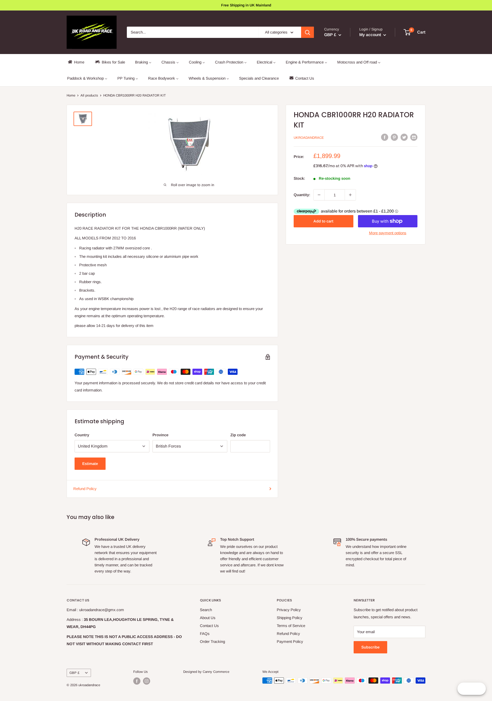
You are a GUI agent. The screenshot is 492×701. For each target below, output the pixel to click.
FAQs (205, 633)
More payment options (387, 233)
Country (82, 435)
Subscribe (370, 647)
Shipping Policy (289, 617)
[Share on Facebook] (384, 137)
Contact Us (209, 625)
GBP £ (74, 673)
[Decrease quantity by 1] (319, 194)
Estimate (90, 463)
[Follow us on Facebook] (136, 681)
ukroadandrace (309, 138)
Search (206, 610)
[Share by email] (413, 137)
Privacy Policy (289, 610)
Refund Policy (85, 488)
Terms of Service (291, 625)
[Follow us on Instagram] (146, 681)
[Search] (307, 32)
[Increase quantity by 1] (350, 194)
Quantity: (302, 195)
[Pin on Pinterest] (394, 137)
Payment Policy (290, 641)
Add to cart (323, 221)
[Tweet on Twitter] (404, 137)
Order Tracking (212, 641)
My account (370, 35)
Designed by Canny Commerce (206, 672)
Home (71, 95)
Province (160, 435)
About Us (208, 617)
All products (89, 95)
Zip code (238, 435)
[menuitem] (76, 62)
